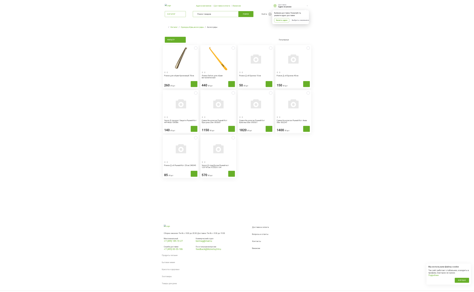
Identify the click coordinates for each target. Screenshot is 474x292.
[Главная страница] (166, 27)
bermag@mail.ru (204, 241)
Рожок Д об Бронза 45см (287, 76)
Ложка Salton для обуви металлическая (212, 77)
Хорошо (462, 280)
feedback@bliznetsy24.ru (208, 249)
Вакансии (237, 6)
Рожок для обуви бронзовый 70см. (179, 76)
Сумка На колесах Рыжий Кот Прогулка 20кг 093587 (214, 121)
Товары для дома (169, 283)
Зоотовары (167, 276)
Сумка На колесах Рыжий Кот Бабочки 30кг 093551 (252, 121)
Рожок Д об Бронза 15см (250, 76)
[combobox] (292, 40)
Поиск (246, 14)
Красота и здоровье (170, 269)
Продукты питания (170, 255)
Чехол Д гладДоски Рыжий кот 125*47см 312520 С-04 (215, 166)
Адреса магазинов (203, 6)
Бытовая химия (168, 262)
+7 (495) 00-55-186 (173, 249)
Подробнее (433, 275)
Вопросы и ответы (260, 234)
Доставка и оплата (222, 6)
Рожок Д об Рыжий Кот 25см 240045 (180, 165)
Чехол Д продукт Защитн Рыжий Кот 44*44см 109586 (180, 121)
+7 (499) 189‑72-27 (173, 241)
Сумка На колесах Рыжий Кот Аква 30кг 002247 (292, 121)
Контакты (256, 241)
